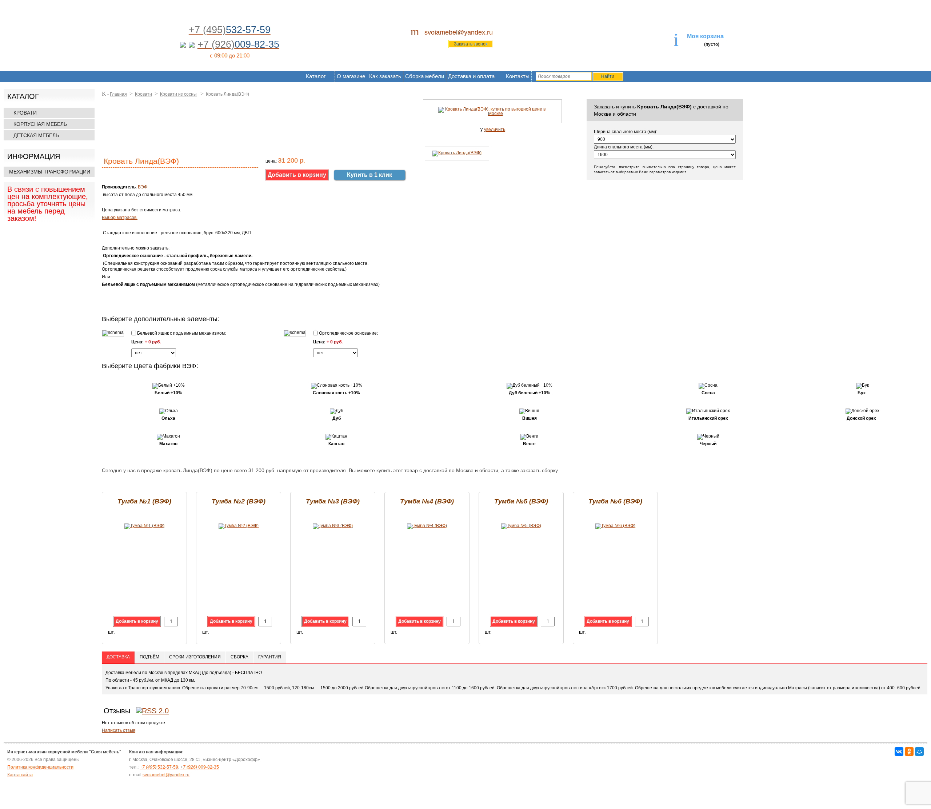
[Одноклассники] (909, 751)
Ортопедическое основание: (348, 333)
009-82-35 (199, 767)
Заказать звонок (470, 44)
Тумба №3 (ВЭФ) (333, 501)
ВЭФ (142, 187)
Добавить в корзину (137, 621)
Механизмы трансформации (49, 172)
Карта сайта (20, 774)
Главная (118, 94)
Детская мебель (36, 135)
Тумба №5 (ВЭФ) (521, 501)
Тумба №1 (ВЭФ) (144, 501)
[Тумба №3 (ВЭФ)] (333, 525)
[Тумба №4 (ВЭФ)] (427, 525)
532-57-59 (159, 767)
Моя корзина (705, 36)
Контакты (518, 76)
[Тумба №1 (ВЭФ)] (144, 525)
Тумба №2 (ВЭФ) (238, 501)
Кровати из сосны (178, 94)
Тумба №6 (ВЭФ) (615, 501)
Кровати (25, 113)
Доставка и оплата (471, 76)
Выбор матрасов (119, 217)
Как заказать (385, 76)
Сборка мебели (424, 76)
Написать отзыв (118, 730)
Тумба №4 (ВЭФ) (427, 501)
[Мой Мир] (919, 751)
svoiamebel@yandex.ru (458, 32)
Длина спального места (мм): (624, 147)
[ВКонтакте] (899, 751)
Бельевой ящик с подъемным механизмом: (181, 333)
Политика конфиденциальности (40, 767)
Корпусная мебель (40, 124)
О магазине (351, 76)
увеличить (494, 129)
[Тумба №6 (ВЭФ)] (615, 525)
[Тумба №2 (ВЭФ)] (239, 525)
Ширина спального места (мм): (625, 131)
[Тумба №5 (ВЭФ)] (521, 525)
